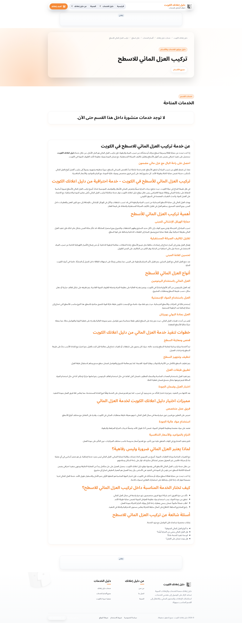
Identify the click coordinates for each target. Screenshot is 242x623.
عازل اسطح (136, 38)
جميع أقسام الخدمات (104, 593)
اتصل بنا (141, 593)
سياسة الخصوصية (130, 617)
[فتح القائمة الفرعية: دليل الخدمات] (100, 6)
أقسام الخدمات (148, 38)
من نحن (141, 588)
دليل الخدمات (108, 6)
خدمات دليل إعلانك (163, 38)
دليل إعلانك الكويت (174, 5)
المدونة (93, 6)
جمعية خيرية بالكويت (103, 599)
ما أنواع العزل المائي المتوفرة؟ (176, 528)
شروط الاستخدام (116, 617)
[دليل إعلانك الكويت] (189, 584)
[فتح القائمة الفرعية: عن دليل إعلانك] (72, 6)
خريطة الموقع (103, 617)
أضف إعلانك (57, 6)
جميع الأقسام (179, 69)
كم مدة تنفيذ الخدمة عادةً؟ (177, 535)
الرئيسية (120, 6)
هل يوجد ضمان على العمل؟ (177, 538)
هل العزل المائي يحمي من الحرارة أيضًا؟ (172, 532)
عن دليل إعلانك (80, 6)
